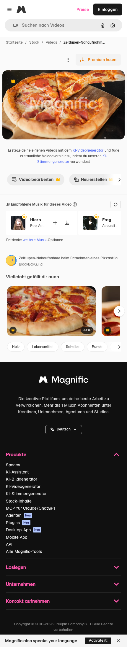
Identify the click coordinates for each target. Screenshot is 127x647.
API (9, 544)
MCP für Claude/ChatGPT (31, 508)
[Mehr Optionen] (68, 60)
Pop (33, 225)
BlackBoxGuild (31, 264)
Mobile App (16, 537)
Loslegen (16, 567)
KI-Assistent (17, 472)
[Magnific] (63, 381)
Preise (82, 9)
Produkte (16, 454)
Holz (15, 346)
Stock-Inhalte (19, 501)
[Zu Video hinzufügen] (55, 222)
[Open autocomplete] (13, 25)
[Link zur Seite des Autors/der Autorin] (11, 261)
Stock (34, 42)
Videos (51, 42)
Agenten (18, 515)
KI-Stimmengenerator (26, 493)
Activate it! (98, 640)
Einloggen (108, 9)
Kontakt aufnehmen (28, 601)
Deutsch (64, 429)
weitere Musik (34, 240)
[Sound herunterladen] (66, 222)
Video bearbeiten (32, 181)
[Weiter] (119, 179)
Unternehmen (20, 584)
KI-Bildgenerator (21, 479)
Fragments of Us (109, 219)
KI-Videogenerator (88, 150)
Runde (97, 346)
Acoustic (109, 225)
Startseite (14, 42)
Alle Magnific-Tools (24, 551)
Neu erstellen (90, 181)
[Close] (118, 640)
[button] (63, 429)
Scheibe (72, 346)
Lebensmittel (42, 346)
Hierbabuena (37, 219)
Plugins (17, 522)
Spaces (13, 465)
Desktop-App (23, 529)
